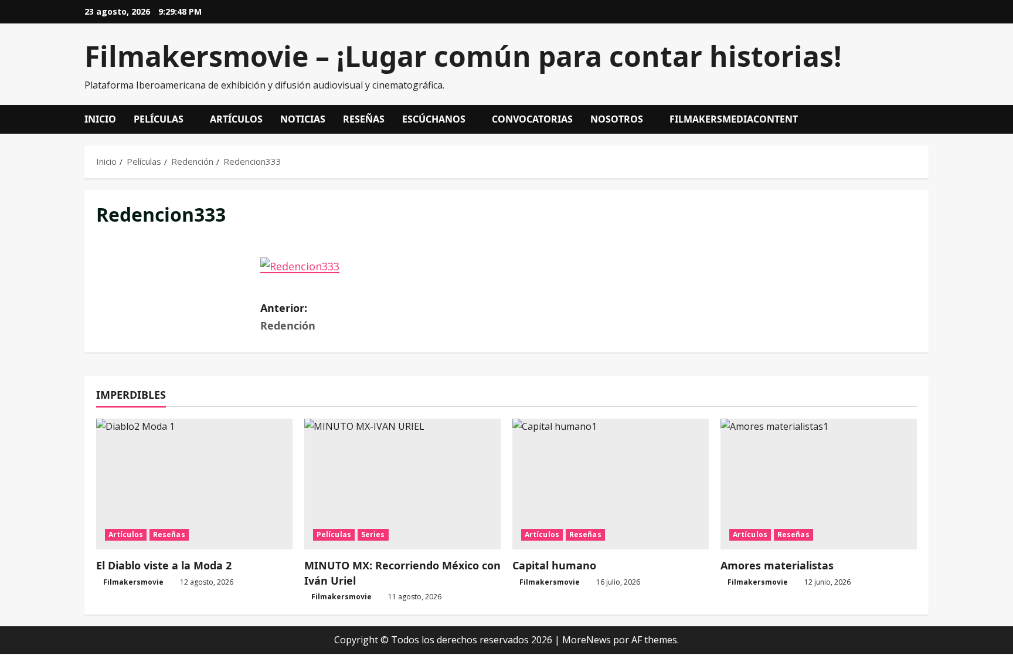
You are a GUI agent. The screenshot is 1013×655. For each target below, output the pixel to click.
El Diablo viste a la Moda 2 (164, 565)
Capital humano (554, 565)
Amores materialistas (777, 565)
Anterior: (287, 317)
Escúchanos (433, 119)
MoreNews (586, 639)
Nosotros (616, 119)
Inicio (100, 119)
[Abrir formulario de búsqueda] (925, 119)
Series (373, 534)
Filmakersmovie (133, 582)
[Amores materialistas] (818, 484)
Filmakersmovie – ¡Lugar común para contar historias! (463, 56)
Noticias (302, 119)
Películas (158, 119)
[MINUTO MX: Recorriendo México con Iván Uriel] (402, 484)
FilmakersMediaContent (733, 119)
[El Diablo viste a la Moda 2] (194, 484)
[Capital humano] (610, 484)
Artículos (236, 119)
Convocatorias (532, 119)
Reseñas (364, 119)
